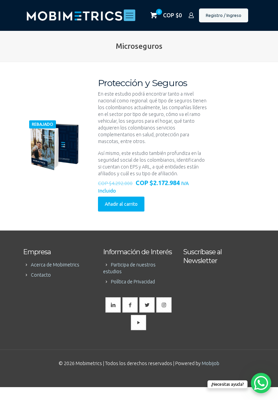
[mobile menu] (129, 15)
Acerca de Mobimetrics (55, 264)
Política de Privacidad (133, 281)
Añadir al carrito (121, 204)
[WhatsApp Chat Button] (261, 383)
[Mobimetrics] (74, 15)
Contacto (41, 275)
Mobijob (210, 363)
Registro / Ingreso (223, 15)
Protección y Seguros (142, 82)
